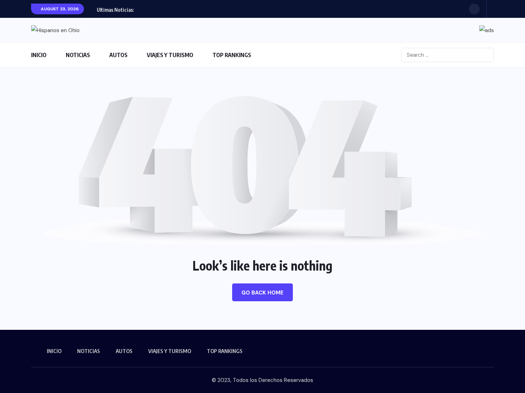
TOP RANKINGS (231, 55)
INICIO (38, 55)
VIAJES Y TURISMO (170, 55)
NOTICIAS (78, 55)
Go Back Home (262, 292)
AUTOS (118, 55)
